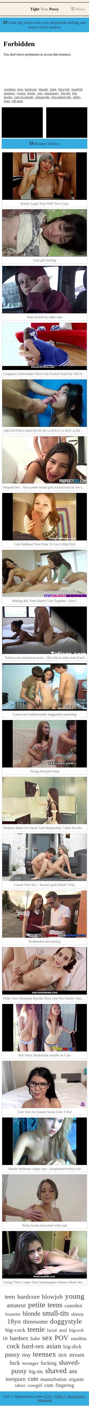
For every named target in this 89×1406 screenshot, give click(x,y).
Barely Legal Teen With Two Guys (44, 203)
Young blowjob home (44, 771)
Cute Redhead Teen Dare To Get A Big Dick (44, 544)
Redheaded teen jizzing (44, 941)
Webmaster (44, 1400)
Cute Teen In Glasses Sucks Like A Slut (44, 1112)
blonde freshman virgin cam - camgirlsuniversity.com (44, 1169)
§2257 (48, 1396)
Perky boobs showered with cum (44, 1225)
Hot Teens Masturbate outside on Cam (44, 1055)
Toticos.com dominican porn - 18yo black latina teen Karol (45, 658)
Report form (76, 1396)
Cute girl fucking (44, 260)
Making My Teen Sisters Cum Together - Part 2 (44, 601)
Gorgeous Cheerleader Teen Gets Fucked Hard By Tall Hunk (45, 374)
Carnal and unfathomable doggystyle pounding (44, 714)
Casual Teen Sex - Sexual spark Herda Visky (44, 885)
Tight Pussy (44, 9)
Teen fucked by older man (44, 317)
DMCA (60, 1396)
